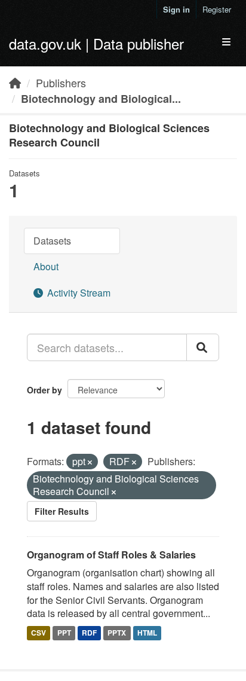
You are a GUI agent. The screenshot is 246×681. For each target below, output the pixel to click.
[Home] (15, 82)
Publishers (61, 82)
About (46, 266)
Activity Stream (77, 293)
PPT (64, 632)
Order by (44, 390)
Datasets (52, 241)
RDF (89, 632)
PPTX (116, 632)
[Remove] (90, 462)
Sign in (176, 9)
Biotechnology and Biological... (101, 98)
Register (216, 9)
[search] (202, 347)
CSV (38, 632)
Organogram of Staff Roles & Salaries (111, 554)
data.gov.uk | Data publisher (96, 43)
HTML (147, 632)
